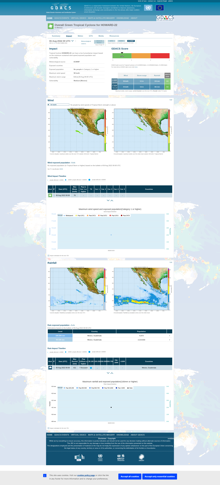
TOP (170, 100)
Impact (69, 36)
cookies (171, 438)
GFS (111, 41)
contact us (152, 1)
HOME (49, 18)
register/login (162, 1)
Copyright (112, 438)
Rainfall (157, 75)
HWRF (121, 41)
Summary (56, 36)
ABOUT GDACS (138, 435)
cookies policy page (86, 475)
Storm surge (142, 75)
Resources (114, 36)
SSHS (61, 169)
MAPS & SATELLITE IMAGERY (101, 18)
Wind (126, 75)
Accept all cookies (130, 476)
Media (101, 36)
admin (170, 1)
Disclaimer (102, 438)
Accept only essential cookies (160, 476)
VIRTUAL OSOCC (78, 18)
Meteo (80, 36)
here (136, 67)
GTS (91, 36)
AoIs (73, 163)
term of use (142, 1)
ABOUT (134, 18)
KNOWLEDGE (123, 18)
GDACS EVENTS (61, 18)
